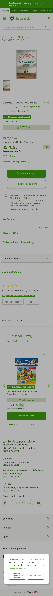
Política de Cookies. (17, 568)
